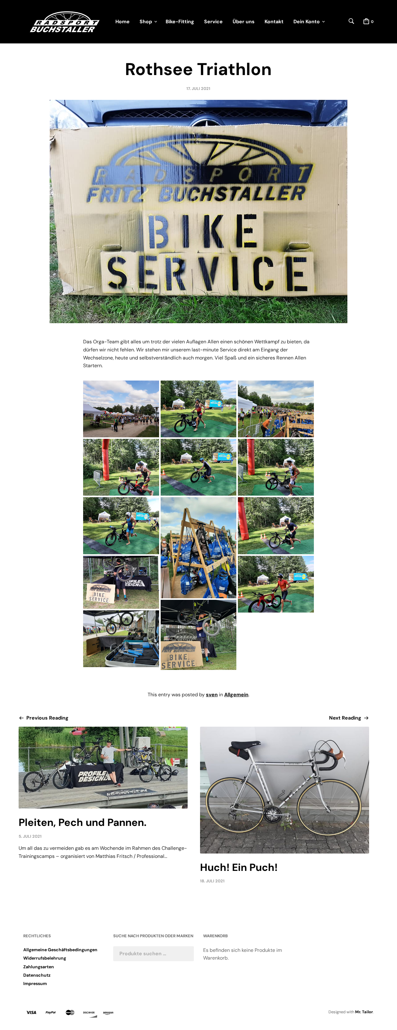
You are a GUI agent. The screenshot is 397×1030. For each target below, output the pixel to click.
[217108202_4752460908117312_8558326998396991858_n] (198, 409)
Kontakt (274, 21)
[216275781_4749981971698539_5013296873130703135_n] (121, 638)
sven (212, 694)
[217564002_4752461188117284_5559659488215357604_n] (121, 467)
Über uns (244, 21)
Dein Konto (306, 21)
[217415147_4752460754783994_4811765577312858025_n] (198, 467)
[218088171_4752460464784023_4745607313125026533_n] (276, 525)
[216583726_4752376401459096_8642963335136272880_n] (198, 547)
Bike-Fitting (180, 21)
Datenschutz (37, 975)
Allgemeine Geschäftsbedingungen (60, 949)
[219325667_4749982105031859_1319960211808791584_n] (198, 635)
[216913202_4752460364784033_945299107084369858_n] (276, 584)
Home (122, 21)
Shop (146, 21)
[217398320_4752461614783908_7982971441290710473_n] (276, 467)
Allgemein (236, 694)
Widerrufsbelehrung (44, 958)
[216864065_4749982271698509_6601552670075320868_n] (121, 582)
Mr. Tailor (364, 1011)
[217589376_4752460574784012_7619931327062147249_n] (121, 525)
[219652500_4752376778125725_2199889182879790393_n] (121, 409)
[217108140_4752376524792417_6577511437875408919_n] (276, 409)
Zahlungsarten (38, 967)
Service (213, 21)
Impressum (35, 983)
